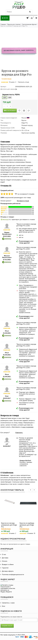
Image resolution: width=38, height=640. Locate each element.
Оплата (4, 561)
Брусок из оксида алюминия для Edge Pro (9, 525)
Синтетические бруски (29, 24)
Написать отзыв (23, 82)
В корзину (11, 110)
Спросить (19, 432)
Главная (3, 24)
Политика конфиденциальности (13, 574)
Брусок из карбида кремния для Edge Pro (27, 525)
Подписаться (7, 626)
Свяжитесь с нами (8, 603)
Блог (3, 606)
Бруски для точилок (13, 24)
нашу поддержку (27, 427)
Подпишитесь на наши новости (11, 617)
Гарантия (5, 568)
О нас (4, 554)
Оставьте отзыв (23, 201)
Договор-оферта (7, 571)
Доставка (5, 558)
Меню (5, 18)
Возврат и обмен (8, 564)
